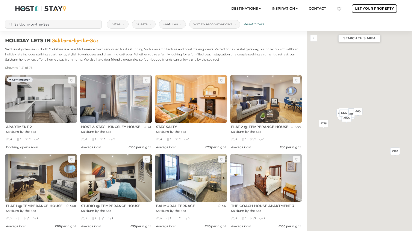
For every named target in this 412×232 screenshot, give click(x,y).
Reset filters (254, 24)
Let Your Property (374, 8)
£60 (358, 111)
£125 (344, 112)
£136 (324, 123)
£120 (395, 151)
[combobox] (53, 24)
